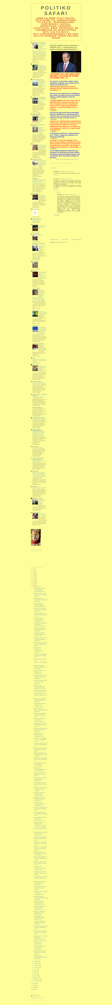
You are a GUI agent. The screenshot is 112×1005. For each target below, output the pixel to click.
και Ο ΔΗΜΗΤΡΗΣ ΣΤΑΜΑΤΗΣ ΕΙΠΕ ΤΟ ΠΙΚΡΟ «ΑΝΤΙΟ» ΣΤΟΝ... (40, 839)
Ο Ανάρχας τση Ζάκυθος (38, 343)
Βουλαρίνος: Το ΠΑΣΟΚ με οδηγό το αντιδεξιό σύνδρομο (42, 66)
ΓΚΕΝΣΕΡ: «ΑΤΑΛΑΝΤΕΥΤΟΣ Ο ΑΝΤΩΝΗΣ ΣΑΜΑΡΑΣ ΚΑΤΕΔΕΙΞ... (40, 700)
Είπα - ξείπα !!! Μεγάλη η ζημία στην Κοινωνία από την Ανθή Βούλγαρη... (42, 119)
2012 (33, 585)
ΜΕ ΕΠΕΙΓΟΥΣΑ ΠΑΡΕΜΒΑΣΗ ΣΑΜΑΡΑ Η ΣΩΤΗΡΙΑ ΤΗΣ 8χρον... (40, 933)
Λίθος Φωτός (35, 364)
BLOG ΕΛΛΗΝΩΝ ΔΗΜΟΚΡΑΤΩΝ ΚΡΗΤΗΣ (38, 430)
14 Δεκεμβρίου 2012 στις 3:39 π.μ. (66, 171)
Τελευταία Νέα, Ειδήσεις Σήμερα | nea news (38, 459)
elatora (34, 357)
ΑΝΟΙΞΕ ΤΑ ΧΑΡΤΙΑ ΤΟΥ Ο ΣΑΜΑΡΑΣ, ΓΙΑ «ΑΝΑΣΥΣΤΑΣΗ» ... (39, 672)
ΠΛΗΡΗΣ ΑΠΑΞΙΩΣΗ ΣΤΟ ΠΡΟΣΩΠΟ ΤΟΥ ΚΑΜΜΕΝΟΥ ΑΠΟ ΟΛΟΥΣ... (40, 824)
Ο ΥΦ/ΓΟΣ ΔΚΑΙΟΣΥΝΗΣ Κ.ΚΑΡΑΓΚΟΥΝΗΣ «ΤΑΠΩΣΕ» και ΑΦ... (39, 794)
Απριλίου (36, 975)
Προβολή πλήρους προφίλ (37, 998)
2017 (33, 575)
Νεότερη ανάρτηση (54, 239)
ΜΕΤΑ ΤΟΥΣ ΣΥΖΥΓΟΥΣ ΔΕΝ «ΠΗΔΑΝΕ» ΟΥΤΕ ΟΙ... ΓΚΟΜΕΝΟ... (40, 789)
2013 (33, 583)
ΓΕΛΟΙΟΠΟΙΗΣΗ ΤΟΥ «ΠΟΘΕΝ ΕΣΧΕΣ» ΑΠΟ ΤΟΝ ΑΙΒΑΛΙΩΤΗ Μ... (40, 834)
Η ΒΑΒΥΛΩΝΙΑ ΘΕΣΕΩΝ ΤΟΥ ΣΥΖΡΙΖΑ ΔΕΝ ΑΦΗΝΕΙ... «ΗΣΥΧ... (40, 715)
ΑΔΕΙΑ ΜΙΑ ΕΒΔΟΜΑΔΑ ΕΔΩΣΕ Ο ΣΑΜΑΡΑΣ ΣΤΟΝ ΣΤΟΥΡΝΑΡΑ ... (40, 667)
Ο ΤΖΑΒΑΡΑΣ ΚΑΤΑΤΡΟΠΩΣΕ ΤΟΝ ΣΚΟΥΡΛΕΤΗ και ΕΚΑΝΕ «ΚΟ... (40, 730)
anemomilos (35, 446)
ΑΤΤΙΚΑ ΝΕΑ (35, 325)
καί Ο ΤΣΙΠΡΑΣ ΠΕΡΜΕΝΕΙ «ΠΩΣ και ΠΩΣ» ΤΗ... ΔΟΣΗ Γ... (40, 829)
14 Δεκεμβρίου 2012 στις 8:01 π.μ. (66, 178)
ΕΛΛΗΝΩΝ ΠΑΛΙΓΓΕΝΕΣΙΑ (38, 418)
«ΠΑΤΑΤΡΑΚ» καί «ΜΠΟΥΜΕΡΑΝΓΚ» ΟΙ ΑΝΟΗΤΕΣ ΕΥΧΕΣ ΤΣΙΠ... (39, 687)
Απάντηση (56, 175)
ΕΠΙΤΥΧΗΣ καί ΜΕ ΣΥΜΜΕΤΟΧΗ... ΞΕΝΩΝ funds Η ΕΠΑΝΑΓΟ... (39, 868)
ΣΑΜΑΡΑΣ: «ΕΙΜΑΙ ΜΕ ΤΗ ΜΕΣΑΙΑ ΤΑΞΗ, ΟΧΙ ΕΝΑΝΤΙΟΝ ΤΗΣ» (39, 913)
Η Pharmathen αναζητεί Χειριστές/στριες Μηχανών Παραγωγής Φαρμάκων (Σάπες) (42, 83)
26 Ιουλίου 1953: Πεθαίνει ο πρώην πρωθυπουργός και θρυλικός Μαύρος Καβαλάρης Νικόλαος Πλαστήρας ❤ (39, 164)
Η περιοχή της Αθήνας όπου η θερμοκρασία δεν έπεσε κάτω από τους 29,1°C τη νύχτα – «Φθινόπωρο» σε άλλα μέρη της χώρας (39, 182)
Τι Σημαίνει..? (41, 344)
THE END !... (41, 235)
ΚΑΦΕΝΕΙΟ (35, 178)
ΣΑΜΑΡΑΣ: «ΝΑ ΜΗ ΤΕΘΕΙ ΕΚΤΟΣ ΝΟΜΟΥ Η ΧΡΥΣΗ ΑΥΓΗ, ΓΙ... (39, 863)
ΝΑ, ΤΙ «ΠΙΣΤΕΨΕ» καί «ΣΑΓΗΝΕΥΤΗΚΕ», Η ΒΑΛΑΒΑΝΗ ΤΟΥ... (38, 620)
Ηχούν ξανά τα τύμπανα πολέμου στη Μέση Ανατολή (42, 196)
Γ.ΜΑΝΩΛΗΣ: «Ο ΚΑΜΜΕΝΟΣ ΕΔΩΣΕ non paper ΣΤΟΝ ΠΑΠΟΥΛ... (40, 849)
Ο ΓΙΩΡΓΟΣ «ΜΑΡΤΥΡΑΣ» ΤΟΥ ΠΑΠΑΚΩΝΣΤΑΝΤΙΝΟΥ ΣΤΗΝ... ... (40, 615)
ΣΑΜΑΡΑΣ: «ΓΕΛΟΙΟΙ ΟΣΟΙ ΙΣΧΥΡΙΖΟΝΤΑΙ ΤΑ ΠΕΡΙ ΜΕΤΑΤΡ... (39, 952)
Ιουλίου (35, 969)
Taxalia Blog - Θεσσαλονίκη (38, 42)
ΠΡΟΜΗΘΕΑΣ (35, 193)
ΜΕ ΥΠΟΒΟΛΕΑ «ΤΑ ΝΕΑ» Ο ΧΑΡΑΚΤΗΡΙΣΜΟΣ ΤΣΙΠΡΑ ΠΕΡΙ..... (40, 784)
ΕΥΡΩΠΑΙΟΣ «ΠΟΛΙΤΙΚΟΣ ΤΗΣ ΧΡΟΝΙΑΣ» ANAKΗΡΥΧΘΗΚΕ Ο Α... (39, 720)
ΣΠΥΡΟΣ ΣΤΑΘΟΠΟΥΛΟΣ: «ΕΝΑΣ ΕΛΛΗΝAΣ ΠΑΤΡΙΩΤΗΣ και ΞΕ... (39, 908)
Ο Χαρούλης (35, 408)
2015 (33, 579)
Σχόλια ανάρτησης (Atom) (61, 242)
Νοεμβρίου (36, 961)
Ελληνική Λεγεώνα (36, 218)
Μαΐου (35, 973)
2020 (33, 569)
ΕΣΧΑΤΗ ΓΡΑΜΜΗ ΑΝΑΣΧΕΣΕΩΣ (36, 114)
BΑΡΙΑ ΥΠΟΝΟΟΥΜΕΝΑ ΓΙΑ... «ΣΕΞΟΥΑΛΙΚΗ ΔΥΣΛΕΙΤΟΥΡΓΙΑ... (40, 764)
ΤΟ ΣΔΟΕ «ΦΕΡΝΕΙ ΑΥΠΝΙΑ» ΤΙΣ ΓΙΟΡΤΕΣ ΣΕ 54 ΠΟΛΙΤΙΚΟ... (40, 682)
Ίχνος (33, 143)
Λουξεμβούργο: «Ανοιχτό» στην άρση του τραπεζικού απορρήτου (41, 502)
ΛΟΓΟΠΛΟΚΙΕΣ (36, 234)
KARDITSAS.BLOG (36, 159)
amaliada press (36, 512)
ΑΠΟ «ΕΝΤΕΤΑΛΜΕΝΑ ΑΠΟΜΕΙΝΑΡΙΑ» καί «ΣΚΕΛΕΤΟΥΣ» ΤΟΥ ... (39, 903)
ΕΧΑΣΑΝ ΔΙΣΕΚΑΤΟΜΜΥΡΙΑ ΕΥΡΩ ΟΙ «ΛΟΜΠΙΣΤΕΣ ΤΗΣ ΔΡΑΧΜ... (40, 858)
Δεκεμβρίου (36, 586)
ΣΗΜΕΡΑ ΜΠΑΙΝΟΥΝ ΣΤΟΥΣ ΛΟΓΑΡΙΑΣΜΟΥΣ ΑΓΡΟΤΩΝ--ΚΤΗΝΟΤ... (40, 755)
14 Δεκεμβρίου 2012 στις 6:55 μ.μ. (70, 194)
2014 (33, 581)
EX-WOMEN (35, 261)
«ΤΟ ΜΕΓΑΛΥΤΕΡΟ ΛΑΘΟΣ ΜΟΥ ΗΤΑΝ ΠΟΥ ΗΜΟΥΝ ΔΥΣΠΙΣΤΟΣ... (39, 610)
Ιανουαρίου (36, 981)
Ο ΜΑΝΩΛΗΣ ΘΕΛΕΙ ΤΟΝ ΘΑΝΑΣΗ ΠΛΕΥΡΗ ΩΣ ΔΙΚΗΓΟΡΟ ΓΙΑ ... (39, 799)
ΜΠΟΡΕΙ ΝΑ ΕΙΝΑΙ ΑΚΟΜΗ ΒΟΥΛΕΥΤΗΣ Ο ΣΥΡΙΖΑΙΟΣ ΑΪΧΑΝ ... (40, 595)
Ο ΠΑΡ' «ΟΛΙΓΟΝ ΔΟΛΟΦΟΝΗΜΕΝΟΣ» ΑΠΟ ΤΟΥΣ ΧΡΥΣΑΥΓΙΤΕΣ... (40, 769)
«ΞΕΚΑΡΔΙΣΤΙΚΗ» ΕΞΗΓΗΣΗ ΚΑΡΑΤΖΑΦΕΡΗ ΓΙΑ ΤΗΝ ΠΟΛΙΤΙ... (39, 725)
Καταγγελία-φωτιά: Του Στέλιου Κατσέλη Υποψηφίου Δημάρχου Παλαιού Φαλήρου (38, 384)
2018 (33, 573)
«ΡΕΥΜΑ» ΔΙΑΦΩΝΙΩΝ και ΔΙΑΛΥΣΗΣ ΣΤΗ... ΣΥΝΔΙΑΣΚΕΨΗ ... (39, 947)
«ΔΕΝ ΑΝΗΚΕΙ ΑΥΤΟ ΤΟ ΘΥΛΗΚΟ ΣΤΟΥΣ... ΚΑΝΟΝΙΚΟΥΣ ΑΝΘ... (38, 735)
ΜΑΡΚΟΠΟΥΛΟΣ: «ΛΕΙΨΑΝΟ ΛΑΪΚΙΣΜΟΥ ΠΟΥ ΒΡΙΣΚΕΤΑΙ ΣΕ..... (40, 779)
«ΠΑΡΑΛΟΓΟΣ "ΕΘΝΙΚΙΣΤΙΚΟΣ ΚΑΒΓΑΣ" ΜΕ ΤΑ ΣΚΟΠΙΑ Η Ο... (40, 760)
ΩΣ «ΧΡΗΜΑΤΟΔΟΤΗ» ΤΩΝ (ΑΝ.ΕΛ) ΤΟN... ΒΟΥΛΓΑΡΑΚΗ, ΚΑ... (39, 819)
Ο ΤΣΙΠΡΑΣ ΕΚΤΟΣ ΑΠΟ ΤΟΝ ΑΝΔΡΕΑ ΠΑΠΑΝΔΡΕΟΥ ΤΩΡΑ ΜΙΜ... (40, 639)
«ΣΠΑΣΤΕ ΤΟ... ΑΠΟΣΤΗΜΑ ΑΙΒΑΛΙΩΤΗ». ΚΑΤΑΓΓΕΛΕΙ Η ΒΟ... (40, 844)
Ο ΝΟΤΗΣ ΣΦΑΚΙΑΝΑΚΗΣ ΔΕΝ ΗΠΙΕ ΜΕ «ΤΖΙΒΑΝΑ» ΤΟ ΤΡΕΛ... (40, 928)
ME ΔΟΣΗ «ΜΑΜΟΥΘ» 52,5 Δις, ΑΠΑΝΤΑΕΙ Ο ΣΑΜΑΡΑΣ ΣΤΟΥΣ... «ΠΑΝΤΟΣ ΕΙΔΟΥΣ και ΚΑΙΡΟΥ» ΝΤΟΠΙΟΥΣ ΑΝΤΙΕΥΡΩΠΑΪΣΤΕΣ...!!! (64, 47)
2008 (33, 989)
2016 (33, 577)
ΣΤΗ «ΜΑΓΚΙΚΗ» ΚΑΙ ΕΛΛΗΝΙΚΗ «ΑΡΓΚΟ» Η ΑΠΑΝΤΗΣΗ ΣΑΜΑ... (39, 804)
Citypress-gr (35, 471)
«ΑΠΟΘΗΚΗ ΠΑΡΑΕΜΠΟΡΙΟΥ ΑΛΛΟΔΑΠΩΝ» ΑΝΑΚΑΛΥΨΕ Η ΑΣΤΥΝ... (40, 625)
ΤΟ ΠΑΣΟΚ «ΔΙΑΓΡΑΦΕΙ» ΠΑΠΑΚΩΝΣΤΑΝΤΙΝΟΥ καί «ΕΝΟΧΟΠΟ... (40, 629)
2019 (33, 571)
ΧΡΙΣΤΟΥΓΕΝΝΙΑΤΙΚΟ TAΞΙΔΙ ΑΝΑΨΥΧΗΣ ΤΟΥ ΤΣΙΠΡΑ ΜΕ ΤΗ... (40, 750)
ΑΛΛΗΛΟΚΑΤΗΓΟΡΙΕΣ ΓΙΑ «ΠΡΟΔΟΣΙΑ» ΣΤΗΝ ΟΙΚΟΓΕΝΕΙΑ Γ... (39, 883)
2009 (33, 987)
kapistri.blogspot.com (37, 407)
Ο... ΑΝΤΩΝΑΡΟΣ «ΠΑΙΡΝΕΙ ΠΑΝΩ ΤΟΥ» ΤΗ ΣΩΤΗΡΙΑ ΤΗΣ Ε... (39, 656)
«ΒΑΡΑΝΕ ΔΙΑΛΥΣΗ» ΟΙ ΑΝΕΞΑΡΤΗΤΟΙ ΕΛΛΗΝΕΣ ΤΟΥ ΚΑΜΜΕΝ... (39, 853)
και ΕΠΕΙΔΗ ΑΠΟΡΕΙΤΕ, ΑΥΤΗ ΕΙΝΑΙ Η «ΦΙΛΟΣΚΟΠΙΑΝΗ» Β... (40, 745)
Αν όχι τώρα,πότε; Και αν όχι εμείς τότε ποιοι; (42, 515)
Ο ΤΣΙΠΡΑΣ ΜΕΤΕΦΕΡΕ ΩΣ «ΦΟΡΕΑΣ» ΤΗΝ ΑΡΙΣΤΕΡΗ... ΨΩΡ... (39, 705)
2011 (33, 983)
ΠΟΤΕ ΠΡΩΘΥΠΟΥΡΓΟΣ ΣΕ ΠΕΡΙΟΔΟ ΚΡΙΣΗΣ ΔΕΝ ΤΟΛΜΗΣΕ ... (39, 677)
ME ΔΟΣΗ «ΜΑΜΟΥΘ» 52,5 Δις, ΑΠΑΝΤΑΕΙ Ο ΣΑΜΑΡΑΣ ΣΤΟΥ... (40, 814)
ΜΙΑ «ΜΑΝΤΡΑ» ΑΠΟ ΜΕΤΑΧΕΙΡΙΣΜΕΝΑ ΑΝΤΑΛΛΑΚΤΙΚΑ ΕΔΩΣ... (39, 605)
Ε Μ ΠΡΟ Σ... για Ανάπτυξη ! (39, 97)
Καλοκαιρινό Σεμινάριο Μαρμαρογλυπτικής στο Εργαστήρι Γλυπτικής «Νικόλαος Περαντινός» (39, 131)
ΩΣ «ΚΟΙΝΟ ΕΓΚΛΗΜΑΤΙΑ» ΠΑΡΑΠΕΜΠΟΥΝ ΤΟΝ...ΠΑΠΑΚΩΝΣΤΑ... (39, 590)
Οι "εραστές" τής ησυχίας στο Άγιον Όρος (42, 227)
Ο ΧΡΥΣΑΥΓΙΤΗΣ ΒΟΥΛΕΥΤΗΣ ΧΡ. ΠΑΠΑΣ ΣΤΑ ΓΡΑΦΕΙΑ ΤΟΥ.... (40, 809)
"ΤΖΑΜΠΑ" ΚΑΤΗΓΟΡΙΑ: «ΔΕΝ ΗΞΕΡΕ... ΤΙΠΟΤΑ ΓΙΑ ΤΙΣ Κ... (40, 695)
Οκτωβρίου (36, 963)
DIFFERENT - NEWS (37, 498)
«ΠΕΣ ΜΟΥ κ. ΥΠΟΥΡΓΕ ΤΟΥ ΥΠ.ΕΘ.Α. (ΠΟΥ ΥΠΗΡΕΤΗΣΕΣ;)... (40, 942)
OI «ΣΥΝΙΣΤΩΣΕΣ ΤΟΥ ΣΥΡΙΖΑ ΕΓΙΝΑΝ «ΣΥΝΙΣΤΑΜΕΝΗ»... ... (40, 878)
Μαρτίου (36, 977)
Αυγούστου (36, 967)
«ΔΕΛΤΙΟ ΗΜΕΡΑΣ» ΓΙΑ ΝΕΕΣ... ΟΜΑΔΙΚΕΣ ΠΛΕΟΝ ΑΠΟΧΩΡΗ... (40, 710)
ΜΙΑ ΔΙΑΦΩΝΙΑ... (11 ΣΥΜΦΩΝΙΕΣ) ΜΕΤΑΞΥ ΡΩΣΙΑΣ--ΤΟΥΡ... (39, 918)
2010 (33, 985)
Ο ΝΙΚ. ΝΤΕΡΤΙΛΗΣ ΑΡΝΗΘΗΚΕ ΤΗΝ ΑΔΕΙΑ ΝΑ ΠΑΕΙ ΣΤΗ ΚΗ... (40, 957)
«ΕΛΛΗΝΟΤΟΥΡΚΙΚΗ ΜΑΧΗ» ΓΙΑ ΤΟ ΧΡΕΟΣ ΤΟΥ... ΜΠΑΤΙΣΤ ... (40, 888)
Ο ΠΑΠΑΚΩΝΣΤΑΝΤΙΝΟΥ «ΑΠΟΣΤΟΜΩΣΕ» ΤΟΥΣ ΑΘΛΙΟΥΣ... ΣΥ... (39, 634)
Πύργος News (35, 209)
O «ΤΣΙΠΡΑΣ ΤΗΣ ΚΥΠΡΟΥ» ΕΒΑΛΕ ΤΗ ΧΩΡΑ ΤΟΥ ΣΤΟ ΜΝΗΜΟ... (40, 873)
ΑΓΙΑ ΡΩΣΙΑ (35, 224)
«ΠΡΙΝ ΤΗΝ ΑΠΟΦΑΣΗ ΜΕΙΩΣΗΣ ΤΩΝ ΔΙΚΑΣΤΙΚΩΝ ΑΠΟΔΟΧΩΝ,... (40, 898)
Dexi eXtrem (35, 64)
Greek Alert (35, 310)
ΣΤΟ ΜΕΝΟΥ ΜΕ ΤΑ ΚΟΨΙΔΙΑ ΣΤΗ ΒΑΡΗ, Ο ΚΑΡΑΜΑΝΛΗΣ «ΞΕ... (40, 893)
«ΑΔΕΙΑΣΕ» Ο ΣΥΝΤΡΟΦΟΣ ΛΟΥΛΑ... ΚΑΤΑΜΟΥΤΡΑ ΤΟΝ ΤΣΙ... (39, 740)
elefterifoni (34, 486)
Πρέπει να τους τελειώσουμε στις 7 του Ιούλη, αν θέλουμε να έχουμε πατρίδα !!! (39, 360)
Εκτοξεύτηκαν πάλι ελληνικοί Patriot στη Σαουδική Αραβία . (42, 146)
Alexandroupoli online (37, 79)
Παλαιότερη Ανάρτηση (76, 239)
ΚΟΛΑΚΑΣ (34, 270)
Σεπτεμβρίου (36, 965)
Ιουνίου (35, 971)
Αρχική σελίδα (65, 239)
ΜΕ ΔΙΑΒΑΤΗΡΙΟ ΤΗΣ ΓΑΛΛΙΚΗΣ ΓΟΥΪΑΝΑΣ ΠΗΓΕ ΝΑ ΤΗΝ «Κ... (40, 600)
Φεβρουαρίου (37, 979)
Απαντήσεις (57, 192)
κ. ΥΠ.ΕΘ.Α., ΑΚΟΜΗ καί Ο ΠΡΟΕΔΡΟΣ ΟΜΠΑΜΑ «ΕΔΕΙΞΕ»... (39, 923)
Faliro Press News (36, 381)
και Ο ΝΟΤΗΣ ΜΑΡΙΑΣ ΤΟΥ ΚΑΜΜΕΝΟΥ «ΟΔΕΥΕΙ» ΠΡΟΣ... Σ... (39, 774)
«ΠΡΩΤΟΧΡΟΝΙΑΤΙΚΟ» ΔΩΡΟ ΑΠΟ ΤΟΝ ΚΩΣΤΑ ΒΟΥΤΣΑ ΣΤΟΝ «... (40, 644)
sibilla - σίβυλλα (36, 288)
